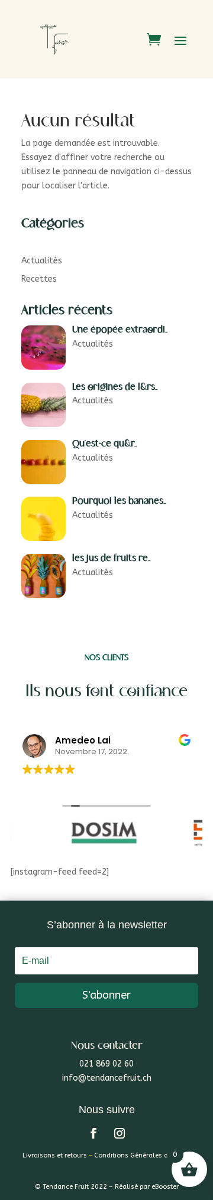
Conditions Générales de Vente (142, 1155)
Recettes (39, 279)
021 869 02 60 (106, 1064)
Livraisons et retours (54, 1155)
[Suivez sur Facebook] (93, 1133)
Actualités (41, 261)
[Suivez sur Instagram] (119, 1133)
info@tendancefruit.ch (106, 1078)
